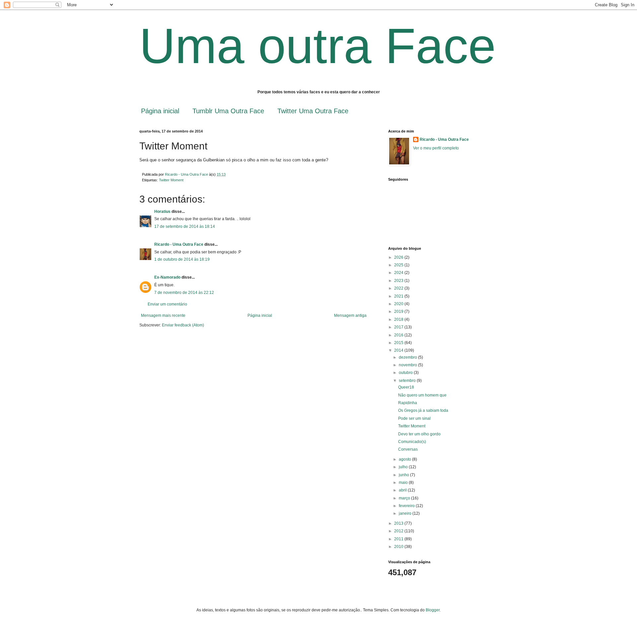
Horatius (162, 211)
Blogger (433, 610)
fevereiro (407, 505)
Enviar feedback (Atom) (183, 325)
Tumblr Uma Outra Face (228, 111)
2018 (399, 319)
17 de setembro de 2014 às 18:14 (184, 226)
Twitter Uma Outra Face (312, 111)
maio (404, 482)
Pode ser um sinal (414, 418)
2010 (399, 546)
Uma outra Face (317, 46)
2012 (399, 531)
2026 (399, 257)
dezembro (408, 357)
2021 (399, 296)
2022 (399, 288)
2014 (399, 350)
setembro (408, 380)
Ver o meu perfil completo (436, 148)
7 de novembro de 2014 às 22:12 (184, 292)
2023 (399, 280)
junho (404, 475)
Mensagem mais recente (163, 315)
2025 (399, 265)
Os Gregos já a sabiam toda (423, 410)
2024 (399, 272)
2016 (399, 335)
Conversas (408, 449)
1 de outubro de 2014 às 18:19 (182, 259)
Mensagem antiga (350, 315)
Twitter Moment (171, 180)
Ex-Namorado (167, 277)
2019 (399, 311)
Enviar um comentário (167, 304)
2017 (399, 327)
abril (403, 490)
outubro (406, 372)
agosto (405, 459)
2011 (399, 539)
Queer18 (406, 387)
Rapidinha (407, 402)
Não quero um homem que (422, 395)
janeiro (405, 513)
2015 (399, 342)
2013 (399, 523)
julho (404, 467)
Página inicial (160, 111)
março (405, 498)
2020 (399, 304)
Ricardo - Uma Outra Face (178, 244)
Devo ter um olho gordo (419, 434)
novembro (408, 365)
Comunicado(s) (412, 441)
